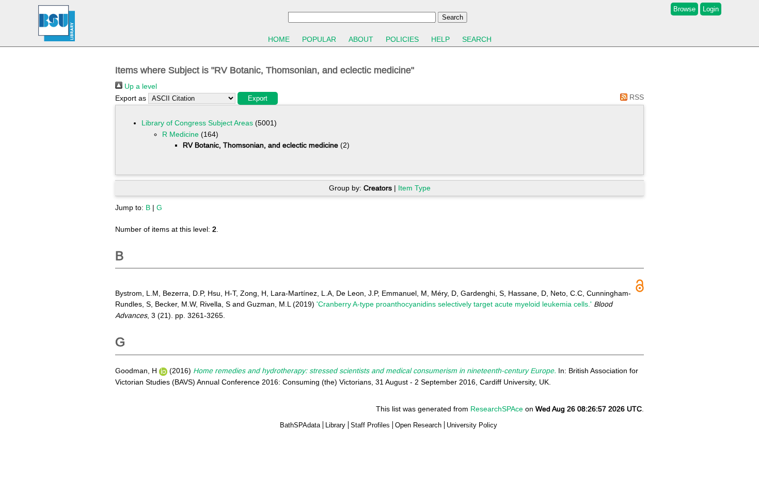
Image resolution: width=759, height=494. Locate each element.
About (361, 39)
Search (477, 39)
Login (711, 9)
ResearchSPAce (496, 409)
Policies (402, 39)
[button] (258, 98)
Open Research (418, 425)
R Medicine (180, 134)
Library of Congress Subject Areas (197, 123)
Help (440, 39)
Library (335, 425)
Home (279, 39)
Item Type (414, 188)
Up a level (139, 86)
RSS (635, 97)
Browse (684, 9)
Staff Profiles (370, 425)
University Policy (472, 425)
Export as (130, 98)
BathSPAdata (300, 425)
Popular (319, 39)
